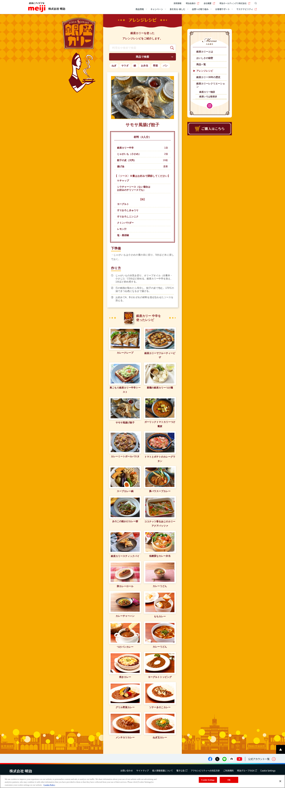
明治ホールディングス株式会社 (233, 3)
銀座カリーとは (204, 51)
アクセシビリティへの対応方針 (205, 770)
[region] (142, 781)
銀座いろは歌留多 (208, 96)
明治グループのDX (245, 770)
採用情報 (177, 3)
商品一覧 (201, 64)
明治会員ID (190, 3)
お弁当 (144, 65)
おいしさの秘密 (204, 58)
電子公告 (180, 770)
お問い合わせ (126, 770)
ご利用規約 (228, 770)
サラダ (125, 65)
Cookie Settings (268, 770)
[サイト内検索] (255, 3)
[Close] (280, 781)
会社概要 (207, 3)
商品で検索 (142, 56)
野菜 (155, 65)
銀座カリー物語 (207, 92)
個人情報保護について (162, 770)
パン (165, 65)
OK (229, 780)
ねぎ (114, 65)
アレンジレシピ (204, 71)
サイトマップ (142, 770)
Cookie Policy (49, 785)
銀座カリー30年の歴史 (208, 77)
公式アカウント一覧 (259, 759)
